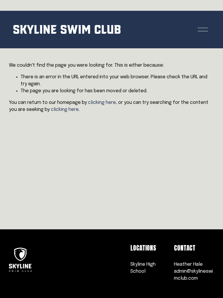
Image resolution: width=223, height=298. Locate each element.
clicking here (102, 102)
